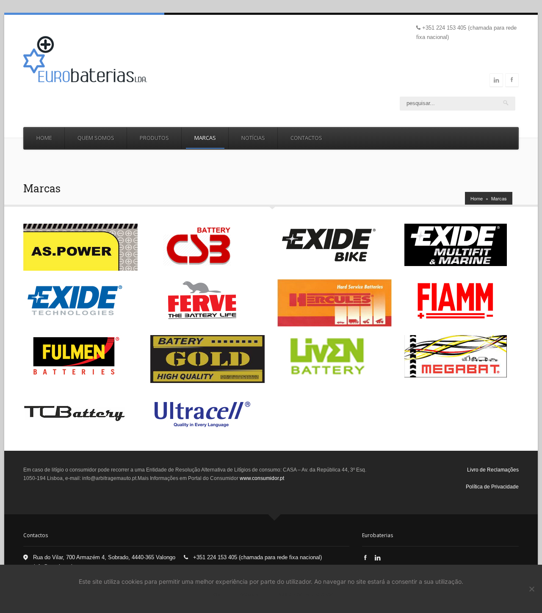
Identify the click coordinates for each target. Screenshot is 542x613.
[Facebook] (365, 558)
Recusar (248, 594)
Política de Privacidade (492, 487)
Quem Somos (95, 137)
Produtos (154, 137)
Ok (217, 594)
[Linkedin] (496, 80)
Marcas (205, 137)
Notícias (253, 137)
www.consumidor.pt (262, 478)
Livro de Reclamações (493, 470)
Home (44, 137)
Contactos (306, 137)
